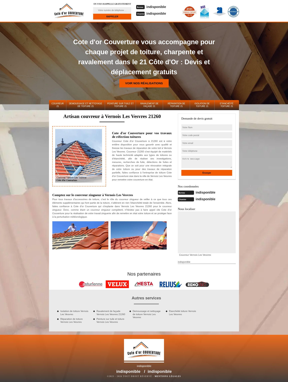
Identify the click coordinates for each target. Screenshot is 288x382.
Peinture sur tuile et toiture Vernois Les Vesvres (110, 320)
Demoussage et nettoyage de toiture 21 (85, 104)
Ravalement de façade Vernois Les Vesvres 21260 (110, 312)
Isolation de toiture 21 (202, 104)
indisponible (156, 7)
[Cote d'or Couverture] (69, 11)
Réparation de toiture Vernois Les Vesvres (71, 320)
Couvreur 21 (58, 104)
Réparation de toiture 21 (176, 104)
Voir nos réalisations (144, 83)
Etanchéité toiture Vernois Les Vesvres (182, 312)
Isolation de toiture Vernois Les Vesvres (74, 312)
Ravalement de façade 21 (149, 104)
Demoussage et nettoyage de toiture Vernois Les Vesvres (146, 314)
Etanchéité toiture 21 (227, 104)
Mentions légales (168, 376)
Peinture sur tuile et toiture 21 (120, 104)
